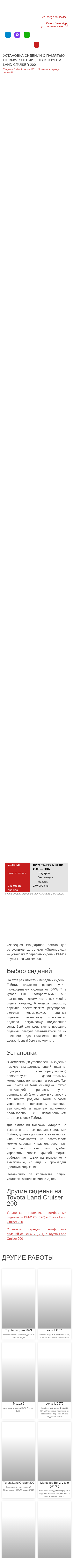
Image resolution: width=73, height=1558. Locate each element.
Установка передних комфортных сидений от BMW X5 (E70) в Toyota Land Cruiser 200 (36, 1217)
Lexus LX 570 (54, 1330)
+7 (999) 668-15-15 (54, 17)
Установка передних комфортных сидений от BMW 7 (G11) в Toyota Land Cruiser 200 (36, 1234)
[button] (36, 45)
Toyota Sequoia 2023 (18, 1330)
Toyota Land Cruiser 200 (18, 1482)
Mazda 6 (18, 1403)
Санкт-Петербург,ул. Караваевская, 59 (54, 25)
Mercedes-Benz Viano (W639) (54, 1484)
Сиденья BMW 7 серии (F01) (19, 69)
